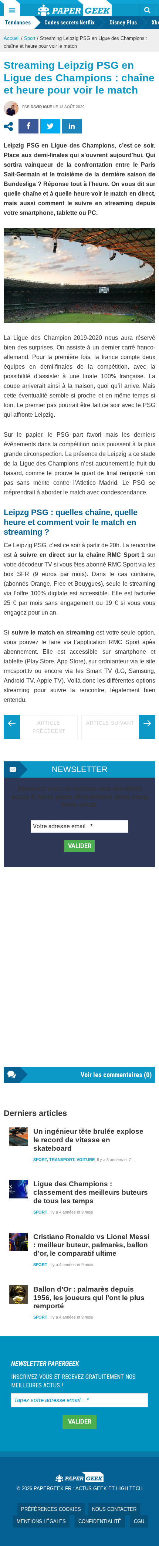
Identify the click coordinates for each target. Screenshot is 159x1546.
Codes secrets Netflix (69, 22)
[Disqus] (79, 974)
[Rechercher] (147, 10)
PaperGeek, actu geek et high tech (75, 8)
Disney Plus (123, 22)
